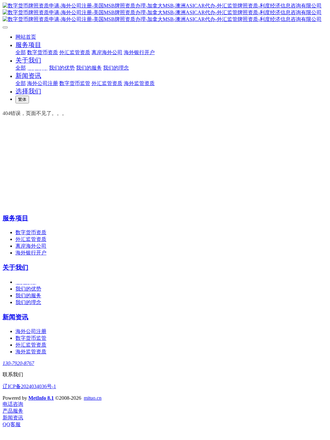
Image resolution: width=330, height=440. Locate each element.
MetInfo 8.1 (41, 398)
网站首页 (25, 37)
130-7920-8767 (18, 363)
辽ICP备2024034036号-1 (29, 386)
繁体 (22, 99)
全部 (20, 52)
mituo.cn (93, 398)
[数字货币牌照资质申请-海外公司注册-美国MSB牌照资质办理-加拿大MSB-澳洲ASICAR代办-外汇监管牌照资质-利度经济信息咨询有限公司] (165, 13)
